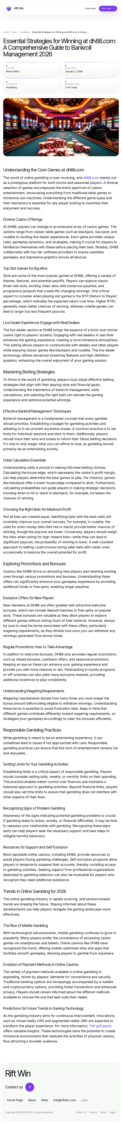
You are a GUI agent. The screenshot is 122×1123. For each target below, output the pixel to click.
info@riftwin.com (64, 1100)
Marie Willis (12, 71)
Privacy (93, 1112)
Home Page (15, 1100)
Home (6, 32)
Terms (103, 1112)
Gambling (24, 32)
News (14, 32)
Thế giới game (100, 1026)
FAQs (44, 1100)
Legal (112, 1112)
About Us (81, 1112)
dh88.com (91, 178)
